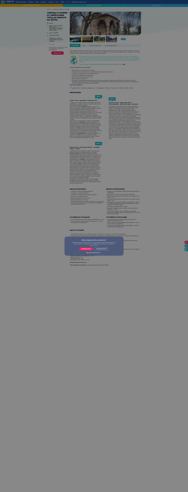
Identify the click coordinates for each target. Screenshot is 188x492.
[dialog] (94, 246)
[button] (94, 253)
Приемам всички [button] (86, 248)
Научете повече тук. (94, 245)
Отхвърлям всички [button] (101, 248)
